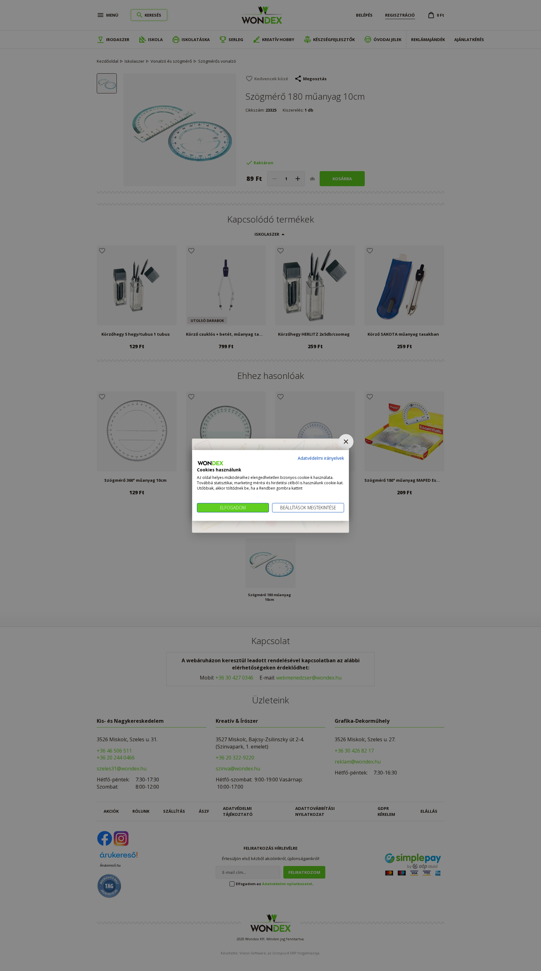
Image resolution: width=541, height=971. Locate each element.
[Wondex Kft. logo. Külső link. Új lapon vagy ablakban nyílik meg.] (210, 463)
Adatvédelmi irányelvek (321, 458)
